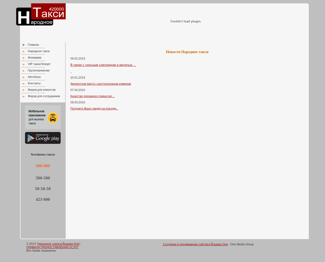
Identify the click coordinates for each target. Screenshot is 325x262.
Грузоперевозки (38, 70)
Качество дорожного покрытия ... (92, 96)
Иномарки (34, 57)
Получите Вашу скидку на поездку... (94, 108)
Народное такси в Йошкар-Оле (58, 244)
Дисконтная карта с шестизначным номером (100, 84)
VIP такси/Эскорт (39, 64)
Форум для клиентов (41, 89)
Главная (33, 44)
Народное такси (39, 51)
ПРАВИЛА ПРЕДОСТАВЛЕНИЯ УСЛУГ (52, 247)
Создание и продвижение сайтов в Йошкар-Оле (195, 244)
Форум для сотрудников (44, 96)
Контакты (34, 83)
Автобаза (34, 77)
